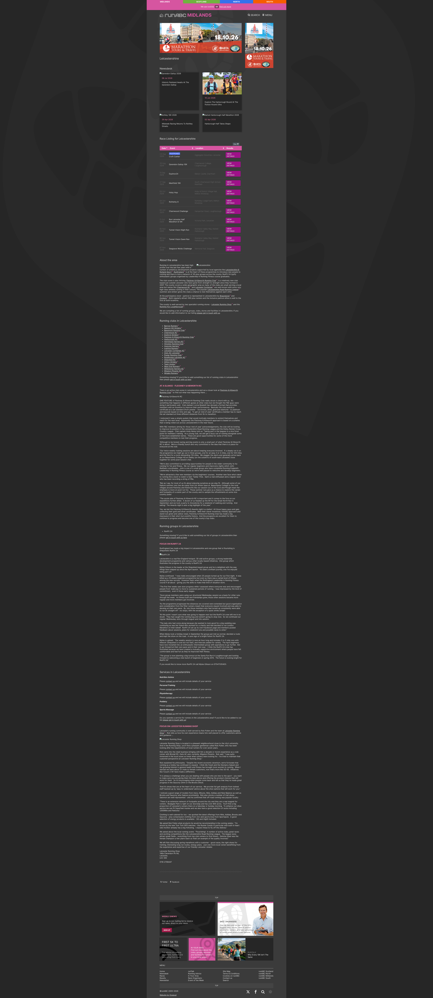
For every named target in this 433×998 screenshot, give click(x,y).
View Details (230, 155)
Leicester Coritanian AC (174, 351)
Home (162, 971)
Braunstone (224, 296)
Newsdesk (164, 973)
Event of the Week (196, 980)
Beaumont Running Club (174, 330)
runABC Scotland (266, 971)
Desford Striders (171, 335)
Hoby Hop (173, 192)
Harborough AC (170, 339)
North (236, 2)
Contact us (227, 978)
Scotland (201, 2)
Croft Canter (174, 156)
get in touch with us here (180, 379)
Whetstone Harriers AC (174, 369)
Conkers (163, 298)
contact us (170, 681)
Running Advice (194, 973)
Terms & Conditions (231, 973)
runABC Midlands (266, 976)
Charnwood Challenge (178, 211)
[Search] (263, 992)
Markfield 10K (175, 183)
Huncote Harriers (171, 346)
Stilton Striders (170, 362)
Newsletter (164, 980)
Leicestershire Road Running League (222, 289)
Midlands (165, 2)
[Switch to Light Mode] (270, 992)
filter (235, 144)
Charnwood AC (183, 287)
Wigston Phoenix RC (173, 371)
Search (226, 980)
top (216, 898)
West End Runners (172, 366)
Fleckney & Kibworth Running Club (201, 280)
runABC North (265, 973)
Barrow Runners (171, 326)
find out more (225, 7)
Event (172, 148)
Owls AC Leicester (172, 353)
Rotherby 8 (173, 202)
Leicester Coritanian (204, 287)
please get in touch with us (208, 313)
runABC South (265, 978)
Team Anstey (169, 364)
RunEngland (179, 272)
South (269, 2)
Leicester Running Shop (221, 304)
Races (162, 976)
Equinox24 (173, 174)
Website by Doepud (168, 995)
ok (217, 7)
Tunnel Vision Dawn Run (179, 239)
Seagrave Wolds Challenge (180, 248)
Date (164, 148)
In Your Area (193, 976)
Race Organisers (195, 978)
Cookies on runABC (231, 976)
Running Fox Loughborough (171, 307)
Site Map (226, 971)
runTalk (191, 971)
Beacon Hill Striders (172, 328)
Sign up (167, 930)
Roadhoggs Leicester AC (174, 357)
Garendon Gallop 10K (178, 164)
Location (199, 148)
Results (163, 978)
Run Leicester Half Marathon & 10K (177, 220)
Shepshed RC (170, 360)
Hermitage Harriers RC (173, 341)
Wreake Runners (171, 373)
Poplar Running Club (173, 355)
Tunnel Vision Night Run (179, 230)
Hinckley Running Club (173, 344)
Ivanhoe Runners (171, 348)
